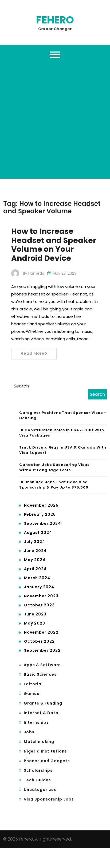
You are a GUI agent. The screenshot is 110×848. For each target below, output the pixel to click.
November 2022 (41, 632)
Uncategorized (40, 789)
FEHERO (55, 20)
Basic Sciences (40, 674)
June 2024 (35, 550)
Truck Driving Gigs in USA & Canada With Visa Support (62, 450)
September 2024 (42, 523)
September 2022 (42, 650)
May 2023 (34, 623)
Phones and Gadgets (47, 760)
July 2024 (34, 541)
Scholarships (38, 770)
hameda (36, 273)
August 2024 (38, 532)
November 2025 (41, 505)
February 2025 (40, 514)
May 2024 (34, 559)
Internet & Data (41, 712)
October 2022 (39, 641)
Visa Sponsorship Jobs (49, 799)
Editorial (33, 684)
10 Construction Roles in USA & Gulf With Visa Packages (61, 432)
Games (31, 693)
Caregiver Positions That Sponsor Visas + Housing (63, 415)
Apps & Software (42, 664)
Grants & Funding (43, 703)
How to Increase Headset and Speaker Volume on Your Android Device (53, 244)
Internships (36, 722)
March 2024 (37, 578)
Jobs (29, 732)
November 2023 (41, 596)
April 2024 (35, 568)
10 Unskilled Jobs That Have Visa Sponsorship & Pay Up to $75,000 (53, 484)
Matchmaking (39, 741)
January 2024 (39, 587)
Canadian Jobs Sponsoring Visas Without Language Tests (54, 467)
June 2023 (35, 614)
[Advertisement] (55, 118)
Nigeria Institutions (45, 751)
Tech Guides (37, 780)
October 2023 (39, 605)
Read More (33, 353)
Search (21, 386)
